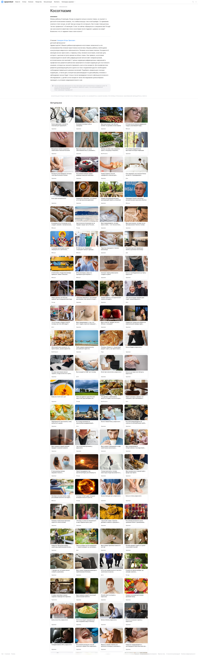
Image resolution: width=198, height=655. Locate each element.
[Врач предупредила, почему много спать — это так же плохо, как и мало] (111, 218)
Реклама (13, 653)
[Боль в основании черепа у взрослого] (136, 614)
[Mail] (2, 2)
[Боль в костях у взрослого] (61, 614)
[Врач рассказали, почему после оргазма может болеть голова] (136, 218)
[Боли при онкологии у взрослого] (111, 366)
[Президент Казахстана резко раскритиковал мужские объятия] (136, 193)
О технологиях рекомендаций (173, 653)
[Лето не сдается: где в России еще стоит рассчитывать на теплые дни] (86, 391)
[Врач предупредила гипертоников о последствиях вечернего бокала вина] (136, 441)
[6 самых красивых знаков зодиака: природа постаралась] (61, 589)
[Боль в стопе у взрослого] (136, 490)
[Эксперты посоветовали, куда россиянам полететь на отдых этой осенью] (61, 490)
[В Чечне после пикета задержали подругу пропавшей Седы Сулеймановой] (136, 118)
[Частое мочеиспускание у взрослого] (86, 441)
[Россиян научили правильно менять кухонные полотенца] (136, 242)
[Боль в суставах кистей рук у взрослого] (136, 366)
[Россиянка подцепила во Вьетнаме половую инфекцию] (136, 143)
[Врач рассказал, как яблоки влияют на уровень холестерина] (111, 118)
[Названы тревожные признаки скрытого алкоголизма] (61, 515)
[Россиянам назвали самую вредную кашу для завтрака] (86, 168)
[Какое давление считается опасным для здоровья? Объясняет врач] (61, 118)
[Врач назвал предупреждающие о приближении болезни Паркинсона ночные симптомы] (86, 565)
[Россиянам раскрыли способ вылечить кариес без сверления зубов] (86, 639)
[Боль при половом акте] (61, 193)
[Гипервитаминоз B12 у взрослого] (61, 639)
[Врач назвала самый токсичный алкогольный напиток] (86, 589)
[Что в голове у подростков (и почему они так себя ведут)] (61, 317)
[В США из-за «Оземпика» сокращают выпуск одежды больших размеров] (86, 242)
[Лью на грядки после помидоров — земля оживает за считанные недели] (86, 540)
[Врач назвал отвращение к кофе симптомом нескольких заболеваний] (111, 441)
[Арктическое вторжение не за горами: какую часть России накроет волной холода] (86, 218)
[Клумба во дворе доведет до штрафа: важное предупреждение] (136, 565)
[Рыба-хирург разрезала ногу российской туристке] (86, 341)
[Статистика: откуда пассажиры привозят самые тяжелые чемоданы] (61, 267)
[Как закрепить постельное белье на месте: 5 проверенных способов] (136, 168)
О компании (7, 653)
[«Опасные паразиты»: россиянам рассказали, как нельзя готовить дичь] (86, 292)
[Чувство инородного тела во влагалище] (111, 242)
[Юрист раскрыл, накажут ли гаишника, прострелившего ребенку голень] (136, 391)
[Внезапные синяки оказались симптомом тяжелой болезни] (61, 143)
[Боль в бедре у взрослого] (136, 341)
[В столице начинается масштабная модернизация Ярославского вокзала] (86, 416)
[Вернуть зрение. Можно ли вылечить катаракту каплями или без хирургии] (111, 639)
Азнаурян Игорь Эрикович (66, 40)
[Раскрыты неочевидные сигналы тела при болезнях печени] (61, 168)
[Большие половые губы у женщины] (86, 118)
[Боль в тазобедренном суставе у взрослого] (136, 267)
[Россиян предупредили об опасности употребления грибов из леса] (136, 416)
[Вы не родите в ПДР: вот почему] (86, 366)
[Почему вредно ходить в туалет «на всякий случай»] (136, 540)
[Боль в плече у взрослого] (111, 614)
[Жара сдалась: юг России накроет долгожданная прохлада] (61, 292)
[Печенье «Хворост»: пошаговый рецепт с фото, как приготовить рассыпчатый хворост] (111, 341)
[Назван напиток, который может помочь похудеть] (111, 292)
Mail (2, 653)
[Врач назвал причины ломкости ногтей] (111, 540)
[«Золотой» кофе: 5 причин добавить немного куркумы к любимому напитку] (111, 515)
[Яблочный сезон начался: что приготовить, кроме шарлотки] (61, 341)
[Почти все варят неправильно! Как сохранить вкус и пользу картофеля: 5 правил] (86, 614)
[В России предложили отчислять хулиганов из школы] (111, 565)
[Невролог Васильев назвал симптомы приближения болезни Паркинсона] (61, 540)
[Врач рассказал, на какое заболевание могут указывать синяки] (86, 143)
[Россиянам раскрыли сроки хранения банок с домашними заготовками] (136, 515)
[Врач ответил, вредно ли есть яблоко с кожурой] (111, 317)
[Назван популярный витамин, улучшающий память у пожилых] (111, 193)
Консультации (53, 6)
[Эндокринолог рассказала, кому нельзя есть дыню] (61, 416)
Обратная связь (161, 653)
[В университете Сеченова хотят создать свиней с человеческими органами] (61, 218)
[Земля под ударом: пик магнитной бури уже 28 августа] (86, 465)
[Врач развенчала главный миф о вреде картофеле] (136, 465)
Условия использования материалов (148, 653)
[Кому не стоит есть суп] (61, 391)
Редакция (136, 653)
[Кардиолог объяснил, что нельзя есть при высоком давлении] (86, 193)
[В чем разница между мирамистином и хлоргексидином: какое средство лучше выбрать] (61, 465)
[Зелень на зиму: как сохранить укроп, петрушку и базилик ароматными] (111, 143)
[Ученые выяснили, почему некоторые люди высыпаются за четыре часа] (111, 465)
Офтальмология (63, 6)
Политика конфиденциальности (188, 653)
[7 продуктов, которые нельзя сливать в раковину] (61, 565)
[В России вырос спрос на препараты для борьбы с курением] (86, 267)
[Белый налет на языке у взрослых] (111, 589)
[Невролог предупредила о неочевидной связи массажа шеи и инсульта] (136, 639)
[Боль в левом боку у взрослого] (111, 416)
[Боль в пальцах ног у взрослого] (111, 490)
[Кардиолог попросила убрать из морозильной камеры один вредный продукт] (136, 317)
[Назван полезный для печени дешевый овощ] (136, 589)
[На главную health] (8, 2)
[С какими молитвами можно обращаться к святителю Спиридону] (61, 242)
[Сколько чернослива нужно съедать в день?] (111, 267)
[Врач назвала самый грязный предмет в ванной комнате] (61, 441)
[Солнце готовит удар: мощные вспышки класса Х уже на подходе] (86, 490)
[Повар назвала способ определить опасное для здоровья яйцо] (111, 168)
